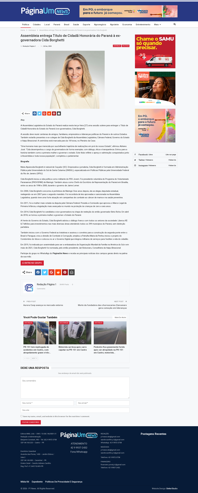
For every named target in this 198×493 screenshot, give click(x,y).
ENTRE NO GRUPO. (33, 263)
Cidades (37, 24)
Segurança (64, 323)
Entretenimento (143, 24)
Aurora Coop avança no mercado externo (43, 305)
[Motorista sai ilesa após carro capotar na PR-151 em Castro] (75, 332)
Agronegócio (100, 24)
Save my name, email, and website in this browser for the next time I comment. (56, 416)
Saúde (76, 24)
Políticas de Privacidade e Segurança (63, 481)
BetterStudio (172, 488)
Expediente (37, 481)
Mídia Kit (25, 481)
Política (25, 24)
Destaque (117, 46)
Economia (127, 24)
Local (47, 24)
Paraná (57, 24)
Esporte (86, 24)
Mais (156, 24)
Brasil (66, 24)
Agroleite (114, 24)
